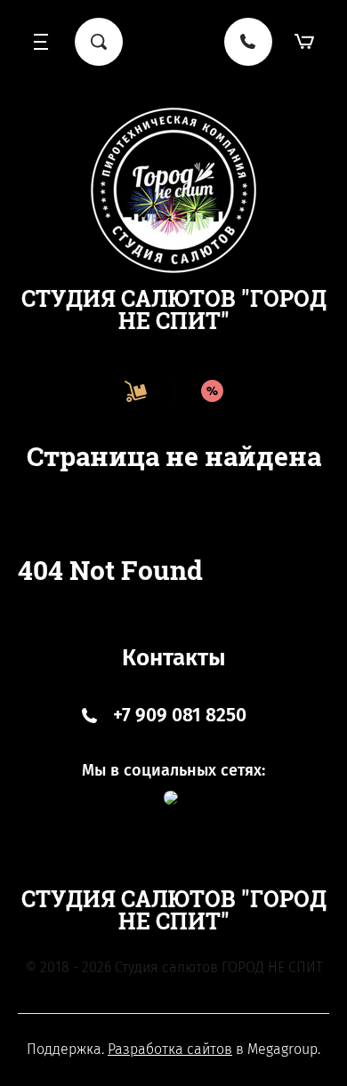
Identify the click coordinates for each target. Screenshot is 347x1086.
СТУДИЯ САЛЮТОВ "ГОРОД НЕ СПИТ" (174, 309)
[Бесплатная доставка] (135, 391)
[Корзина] (305, 42)
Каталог (42, 42)
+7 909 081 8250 (179, 715)
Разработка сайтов (170, 1049)
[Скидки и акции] (212, 391)
